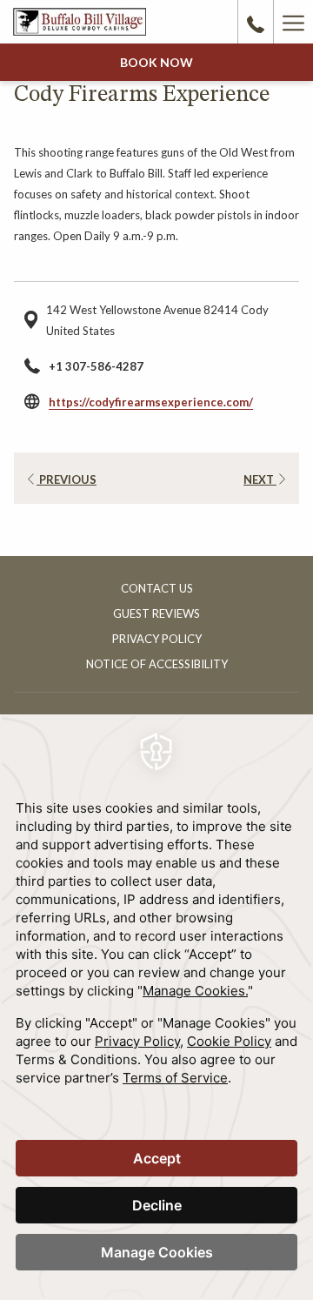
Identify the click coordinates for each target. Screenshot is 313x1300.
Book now (156, 62)
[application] (156, 1007)
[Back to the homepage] (79, 21)
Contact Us (157, 588)
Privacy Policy (157, 639)
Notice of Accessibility (157, 664)
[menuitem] (156, 590)
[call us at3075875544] (255, 21)
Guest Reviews (156, 613)
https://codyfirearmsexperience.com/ (151, 402)
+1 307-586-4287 (96, 366)
